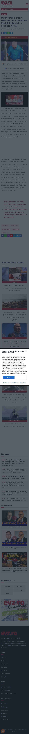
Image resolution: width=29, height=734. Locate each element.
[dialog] (14, 367)
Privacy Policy (23, 382)
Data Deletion (6, 382)
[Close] (26, 351)
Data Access (14, 382)
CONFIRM (9, 377)
